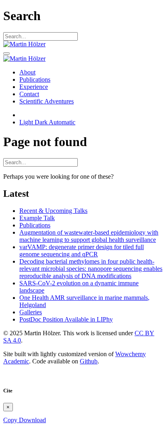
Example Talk (37, 218)
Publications (34, 225)
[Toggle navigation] (6, 53)
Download (32, 420)
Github (89, 361)
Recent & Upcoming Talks (53, 210)
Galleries (30, 312)
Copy (11, 420)
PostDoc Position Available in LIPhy (66, 319)
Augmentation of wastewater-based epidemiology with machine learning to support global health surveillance (88, 236)
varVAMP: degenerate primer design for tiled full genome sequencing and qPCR (81, 250)
